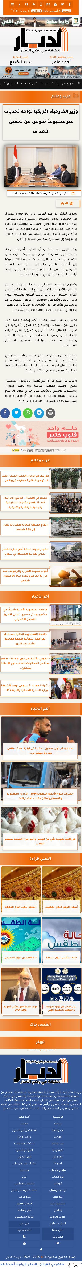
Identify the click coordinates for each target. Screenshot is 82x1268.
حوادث (44, 83)
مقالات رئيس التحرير (24, 1130)
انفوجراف (57, 1197)
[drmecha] (41, 89)
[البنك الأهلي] (41, 22)
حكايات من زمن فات (24, 1163)
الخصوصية (24, 1230)
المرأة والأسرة (24, 1150)
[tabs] (12, 4)
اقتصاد (58, 1137)
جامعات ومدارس (24, 1183)
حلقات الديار (24, 1137)
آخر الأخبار (40, 597)
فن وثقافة (31, 83)
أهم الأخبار (40, 709)
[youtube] (55, 4)
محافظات (58, 1177)
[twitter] (62, 4)
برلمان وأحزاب (58, 1170)
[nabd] (41, 4)
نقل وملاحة (24, 1210)
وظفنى (58, 1210)
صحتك (24, 1170)
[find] (26, 4)
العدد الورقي (24, 1157)
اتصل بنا (58, 1237)
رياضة (55, 83)
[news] (48, 4)
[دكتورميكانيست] (41, 72)
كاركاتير (58, 1183)
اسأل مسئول (58, 1223)
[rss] (33, 4)
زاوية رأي (58, 1157)
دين (24, 1177)
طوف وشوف (58, 1217)
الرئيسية (58, 1117)
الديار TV (57, 1163)
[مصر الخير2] (41, 436)
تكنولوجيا (57, 1150)
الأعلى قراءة (40, 859)
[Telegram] (39, 413)
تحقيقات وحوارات (24, 1143)
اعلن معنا (57, 1230)
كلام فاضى (24, 1197)
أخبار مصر (67, 83)
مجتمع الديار (57, 1203)
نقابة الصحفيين (24, 1217)
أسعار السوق (24, 1203)
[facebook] (69, 4)
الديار (64, 203)
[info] (19, 4)
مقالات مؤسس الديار (24, 1190)
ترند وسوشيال (57, 1190)
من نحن (24, 1223)
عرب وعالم (61, 97)
